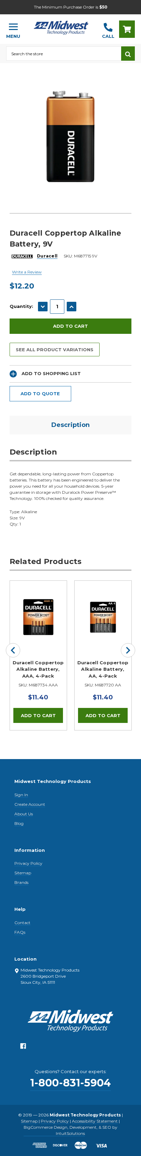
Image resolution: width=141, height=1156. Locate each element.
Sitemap (22, 872)
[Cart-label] (127, 29)
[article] (38, 655)
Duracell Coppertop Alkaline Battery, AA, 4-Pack (103, 669)
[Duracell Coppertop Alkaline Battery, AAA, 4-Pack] (38, 609)
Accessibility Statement (95, 1121)
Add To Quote (40, 393)
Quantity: (21, 306)
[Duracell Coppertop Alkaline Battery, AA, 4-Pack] (103, 609)
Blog (19, 823)
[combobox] (63, 53)
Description (70, 425)
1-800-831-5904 (70, 1083)
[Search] (128, 53)
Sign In (21, 794)
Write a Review (27, 272)
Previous (13, 650)
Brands (21, 882)
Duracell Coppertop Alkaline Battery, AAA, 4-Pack (38, 669)
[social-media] (23, 1047)
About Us (23, 813)
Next (128, 650)
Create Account (29, 804)
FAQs (19, 932)
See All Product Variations (54, 349)
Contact (22, 922)
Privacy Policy (28, 863)
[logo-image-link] (61, 26)
